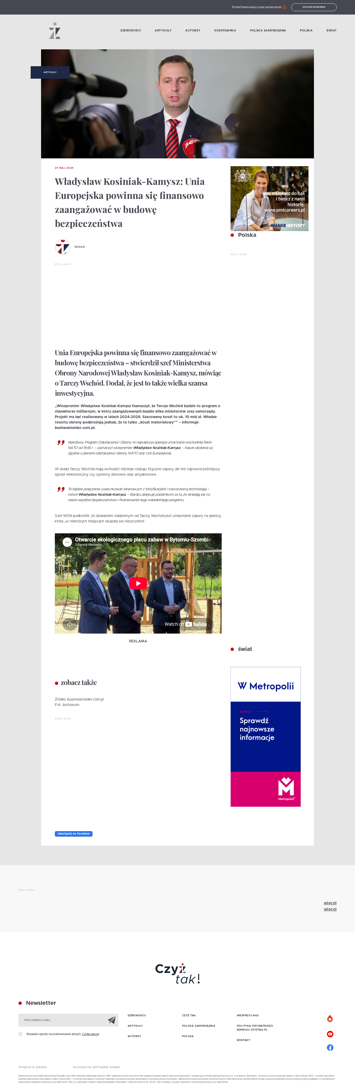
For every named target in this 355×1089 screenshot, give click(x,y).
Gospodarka (225, 30)
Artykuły (163, 30)
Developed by (83, 1067)
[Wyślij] (111, 1020)
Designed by (27, 1067)
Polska (306, 30)
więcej (330, 903)
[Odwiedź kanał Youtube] (330, 1033)
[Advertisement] (138, 305)
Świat (331, 30)
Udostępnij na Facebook (74, 833)
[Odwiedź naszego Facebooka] (330, 1047)
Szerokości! (130, 30)
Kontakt (243, 1040)
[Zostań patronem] (330, 1019)
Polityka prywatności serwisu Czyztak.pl (255, 1028)
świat (244, 649)
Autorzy (193, 30)
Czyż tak (189, 1015)
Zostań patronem (314, 7)
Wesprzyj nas (248, 1015)
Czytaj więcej (90, 1034)
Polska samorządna (268, 30)
